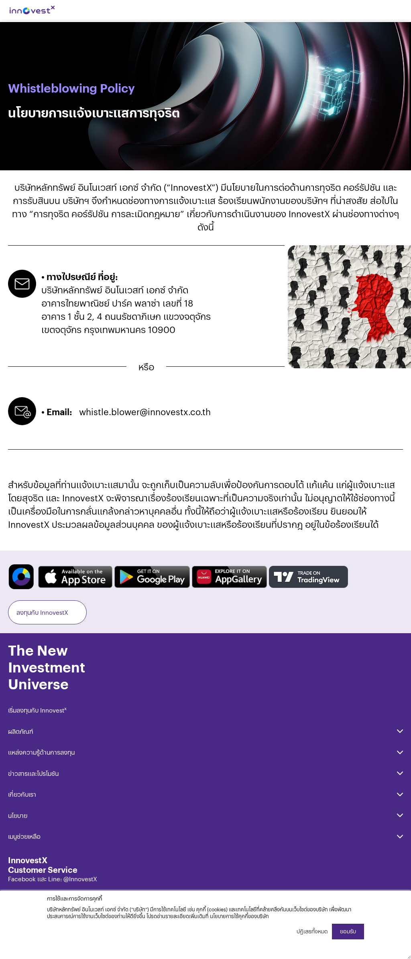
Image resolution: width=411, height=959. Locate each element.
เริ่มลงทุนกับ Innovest (37, 710)
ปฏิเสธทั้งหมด (312, 931)
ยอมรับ (348, 931)
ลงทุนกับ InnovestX (42, 612)
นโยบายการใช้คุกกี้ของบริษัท (239, 916)
